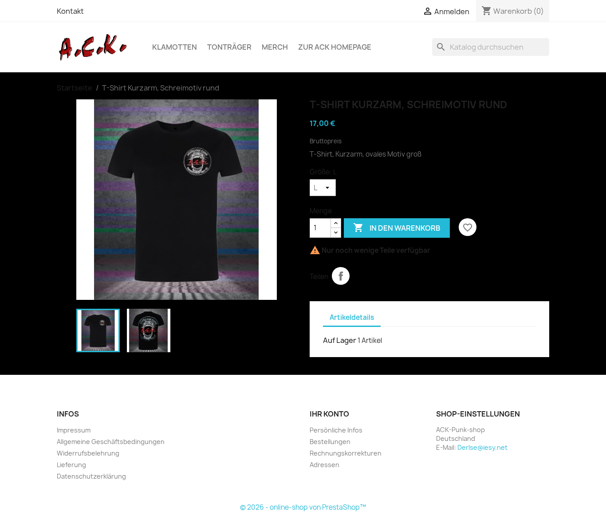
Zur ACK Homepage (334, 47)
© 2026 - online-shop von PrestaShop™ (303, 507)
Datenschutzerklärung (91, 476)
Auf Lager (339, 340)
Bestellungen (330, 441)
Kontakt (70, 11)
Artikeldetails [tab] (352, 317)
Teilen (341, 276)
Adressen (324, 464)
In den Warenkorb (397, 227)
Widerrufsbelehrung (88, 453)
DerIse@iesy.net (482, 447)
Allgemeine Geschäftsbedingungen (111, 441)
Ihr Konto (329, 414)
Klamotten (174, 47)
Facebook (319, 486)
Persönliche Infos (336, 430)
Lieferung (71, 464)
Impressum (74, 430)
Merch (275, 47)
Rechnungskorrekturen (346, 453)
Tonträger (229, 47)
